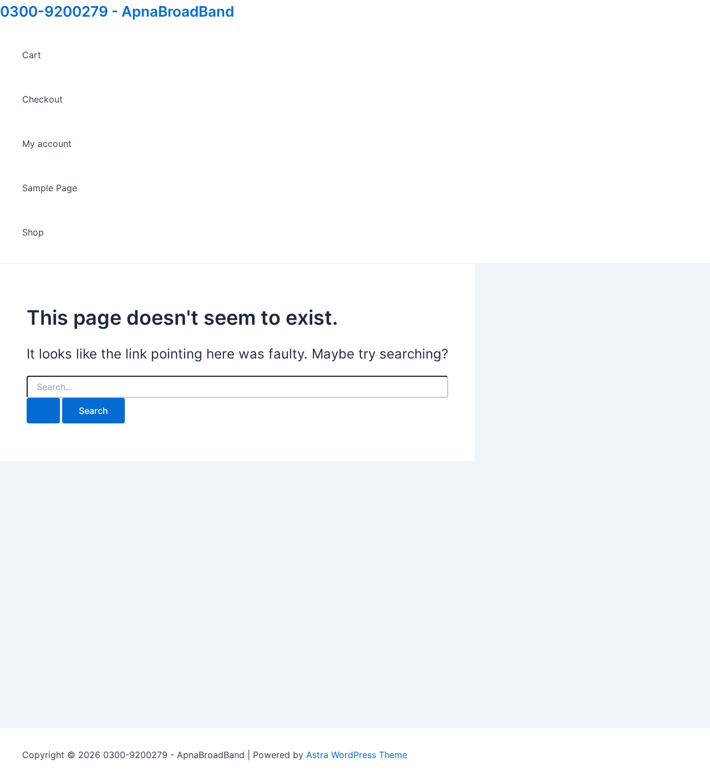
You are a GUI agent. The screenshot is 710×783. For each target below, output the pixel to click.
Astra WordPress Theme (356, 754)
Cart (31, 54)
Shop (33, 232)
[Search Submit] (43, 410)
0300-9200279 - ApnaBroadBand (117, 11)
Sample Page (49, 187)
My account (47, 143)
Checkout (42, 99)
